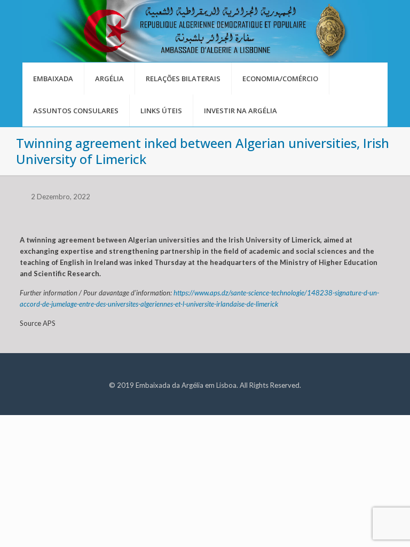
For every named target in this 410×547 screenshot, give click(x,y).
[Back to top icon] (359, 525)
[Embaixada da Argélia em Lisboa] (205, 31)
